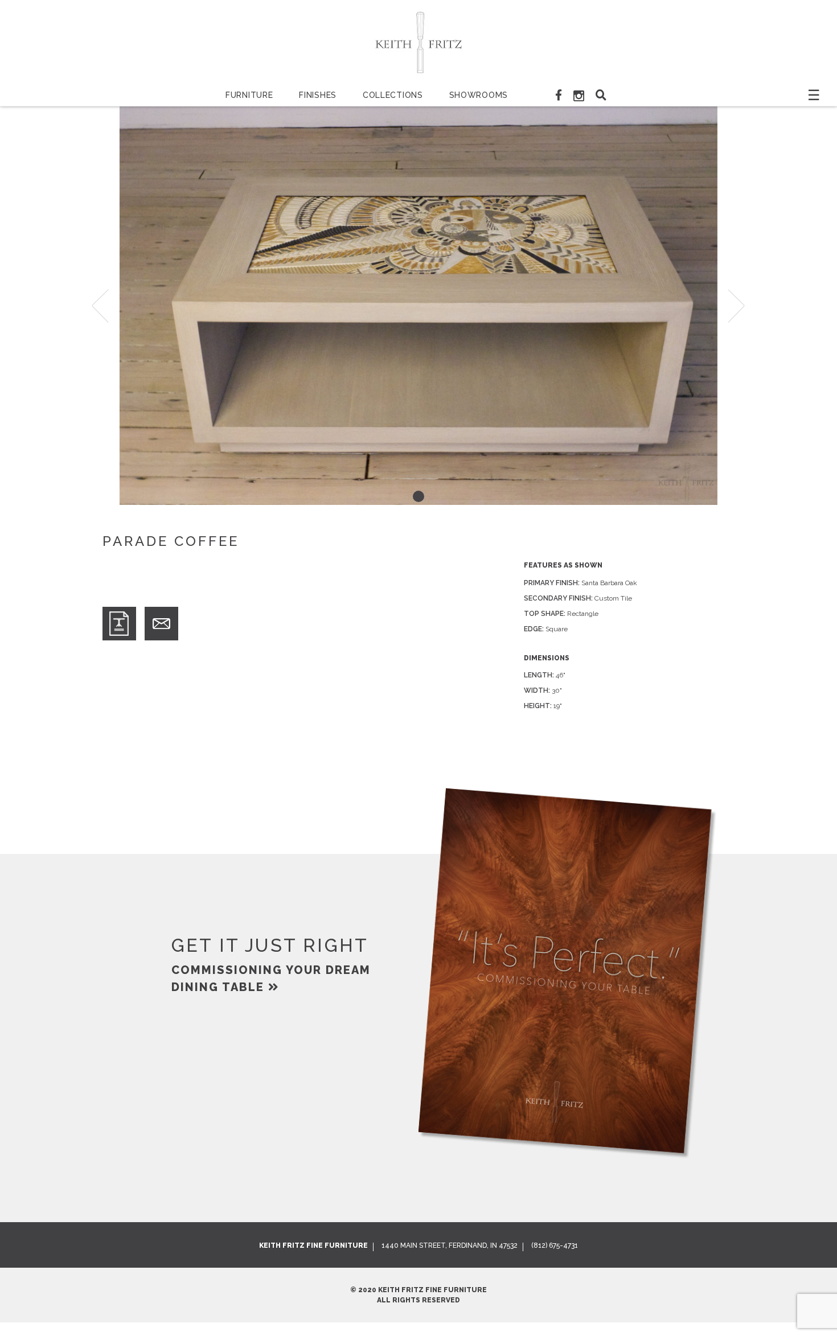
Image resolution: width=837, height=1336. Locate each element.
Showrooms (478, 95)
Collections (393, 95)
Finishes (318, 95)
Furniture (249, 95)
